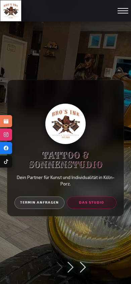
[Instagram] (6, 135)
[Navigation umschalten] (123, 11)
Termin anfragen (39, 202)
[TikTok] (6, 161)
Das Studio (91, 202)
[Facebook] (6, 148)
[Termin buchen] (6, 121)
